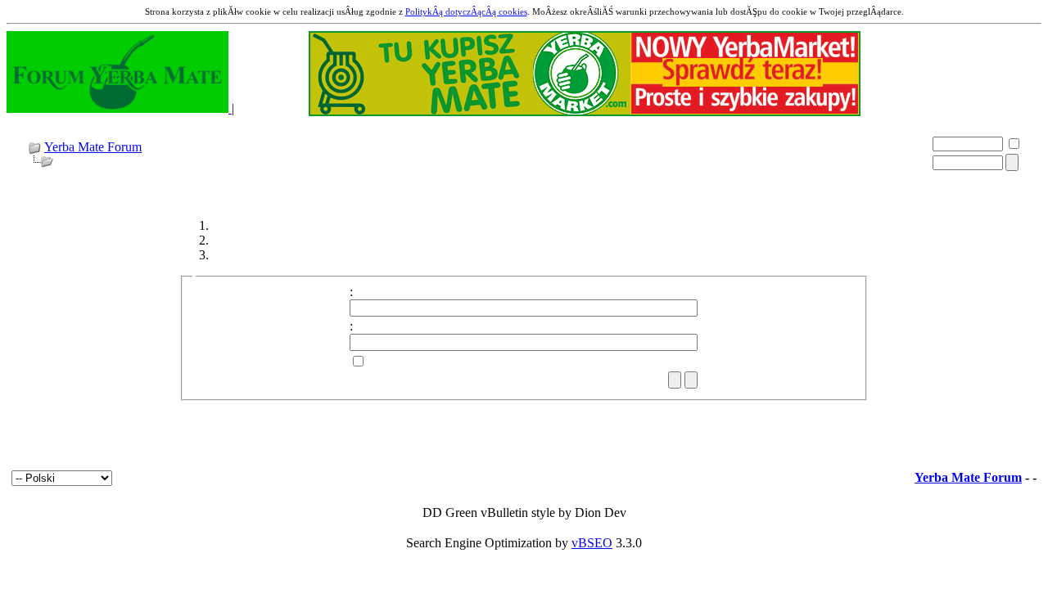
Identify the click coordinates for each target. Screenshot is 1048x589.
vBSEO (591, 543)
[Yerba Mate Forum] (119, 108)
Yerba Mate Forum (93, 147)
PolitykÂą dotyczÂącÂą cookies (466, 11)
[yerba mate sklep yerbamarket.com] (585, 112)
